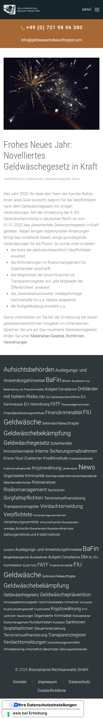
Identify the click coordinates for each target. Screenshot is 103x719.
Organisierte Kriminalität (24, 475)
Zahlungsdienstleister (73, 649)
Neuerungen (25, 616)
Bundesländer (38, 557)
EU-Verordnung (37, 404)
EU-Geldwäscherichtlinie (63, 397)
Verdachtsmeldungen (25, 642)
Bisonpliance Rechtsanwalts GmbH (58, 669)
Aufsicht (9, 550)
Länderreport (70, 468)
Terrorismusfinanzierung (64, 498)
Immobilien (71, 602)
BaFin (53, 379)
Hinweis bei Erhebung (26, 713)
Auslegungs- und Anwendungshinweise (48, 549)
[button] (90, 9)
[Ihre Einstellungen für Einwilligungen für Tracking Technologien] (8, 714)
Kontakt (19, 682)
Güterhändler (61, 443)
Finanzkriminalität (63, 412)
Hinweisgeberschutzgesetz (21, 602)
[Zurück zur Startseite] (22, 9)
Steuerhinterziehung (49, 628)
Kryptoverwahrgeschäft (17, 468)
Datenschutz (79, 682)
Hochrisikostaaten (51, 602)
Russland (59, 622)
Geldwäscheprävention (65, 594)
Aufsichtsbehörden (29, 369)
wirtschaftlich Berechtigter (42, 649)
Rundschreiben (40, 622)
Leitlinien (10, 616)
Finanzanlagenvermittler (75, 404)
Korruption (86, 602)
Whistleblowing (14, 649)
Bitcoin (66, 381)
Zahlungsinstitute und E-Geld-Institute (32, 534)
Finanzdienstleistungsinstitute (24, 413)
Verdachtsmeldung (61, 506)
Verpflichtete (18, 514)
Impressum (47, 682)
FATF (56, 404)
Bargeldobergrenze (16, 557)
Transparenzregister (21, 506)
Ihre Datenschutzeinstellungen (48, 704)
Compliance (67, 389)
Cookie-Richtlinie (52, 690)
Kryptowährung (46, 467)
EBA (42, 397)
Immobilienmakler (19, 451)
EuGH (26, 565)
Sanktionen (56, 490)
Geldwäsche (34, 179)
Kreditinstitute (55, 458)
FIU (87, 412)
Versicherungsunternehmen (49, 515)
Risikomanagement (25, 489)
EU (90, 557)
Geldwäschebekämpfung (37, 433)
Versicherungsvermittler (21, 522)
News (76, 179)
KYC (84, 609)
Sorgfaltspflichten (23, 498)
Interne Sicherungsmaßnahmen (66, 451)
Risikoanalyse (43, 482)
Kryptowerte (42, 609)
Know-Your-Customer (23, 458)
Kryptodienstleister (81, 458)
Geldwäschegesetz (58, 179)
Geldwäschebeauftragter (60, 423)
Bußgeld (51, 389)
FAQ (33, 565)
